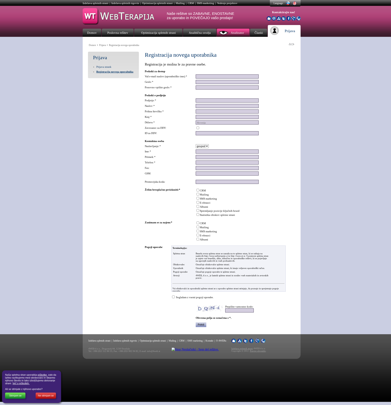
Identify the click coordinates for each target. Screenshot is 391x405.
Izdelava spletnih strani (95, 3)
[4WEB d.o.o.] (119, 24)
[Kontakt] (273, 19)
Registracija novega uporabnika (114, 71)
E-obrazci (205, 202)
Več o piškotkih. (21, 383)
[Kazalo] (278, 18)
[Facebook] (288, 19)
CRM (191, 3)
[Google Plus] (293, 19)
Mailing (180, 3)
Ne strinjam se (46, 395)
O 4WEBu (221, 340)
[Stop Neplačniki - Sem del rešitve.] (195, 349)
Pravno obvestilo (258, 351)
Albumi (204, 206)
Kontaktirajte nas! (283, 12)
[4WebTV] (298, 19)
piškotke (42, 374)
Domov (92, 45)
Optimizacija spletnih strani (157, 3)
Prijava (102, 45)
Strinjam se (15, 395)
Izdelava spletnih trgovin (125, 3)
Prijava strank (103, 66)
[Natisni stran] (290, 44)
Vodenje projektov (227, 3)
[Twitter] (283, 19)
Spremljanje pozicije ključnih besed (219, 210)
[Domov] (269, 18)
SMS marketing (205, 3)
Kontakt (209, 340)
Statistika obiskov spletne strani (217, 214)
